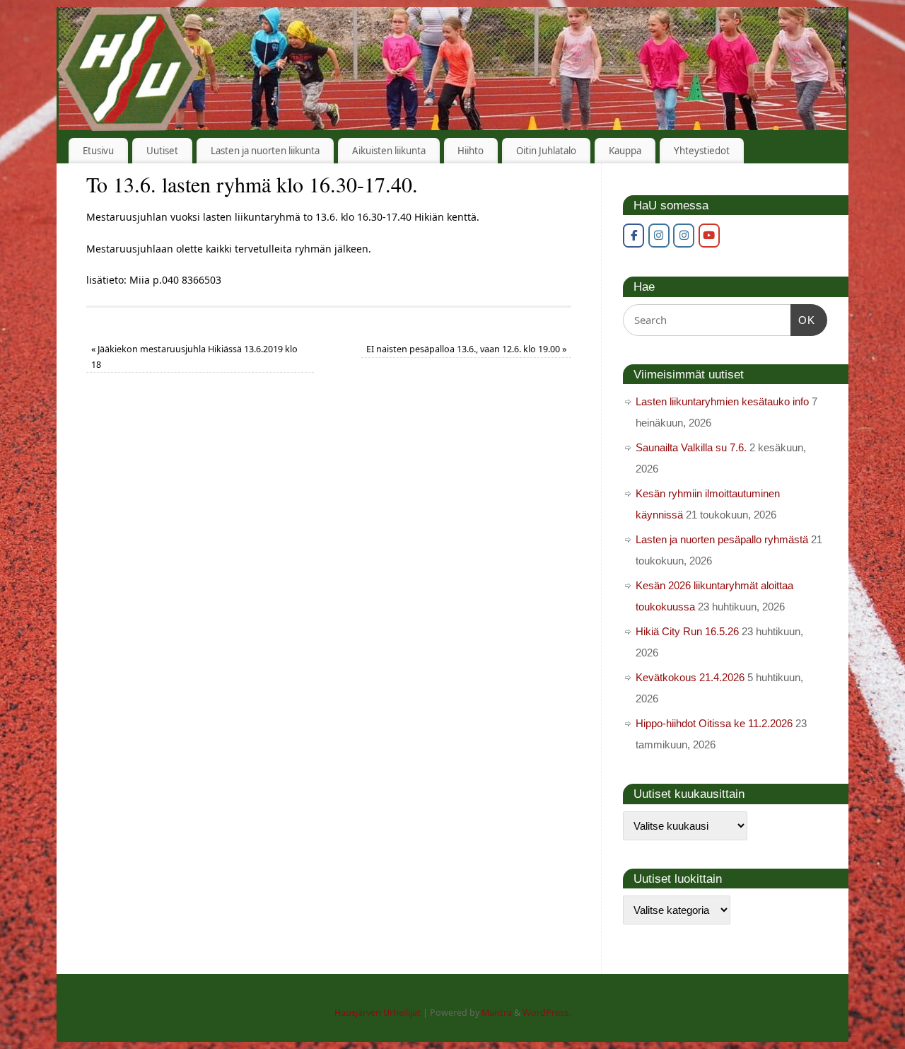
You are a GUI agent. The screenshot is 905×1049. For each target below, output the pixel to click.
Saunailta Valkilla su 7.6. (691, 447)
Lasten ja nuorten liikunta (265, 150)
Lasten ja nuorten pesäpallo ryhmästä (722, 539)
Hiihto (470, 150)
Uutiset (162, 150)
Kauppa (625, 150)
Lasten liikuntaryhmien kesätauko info (722, 401)
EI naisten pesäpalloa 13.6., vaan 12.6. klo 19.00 (466, 349)
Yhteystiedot (702, 150)
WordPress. (546, 1013)
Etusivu (98, 150)
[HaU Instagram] (659, 236)
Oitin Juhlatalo (546, 150)
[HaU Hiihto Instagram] (683, 236)
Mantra (496, 1013)
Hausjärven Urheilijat (377, 1013)
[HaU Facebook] (633, 236)
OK (803, 319)
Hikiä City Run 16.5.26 (687, 631)
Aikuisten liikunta (389, 150)
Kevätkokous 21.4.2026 (690, 677)
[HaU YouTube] (709, 236)
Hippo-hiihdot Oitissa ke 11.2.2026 (714, 723)
